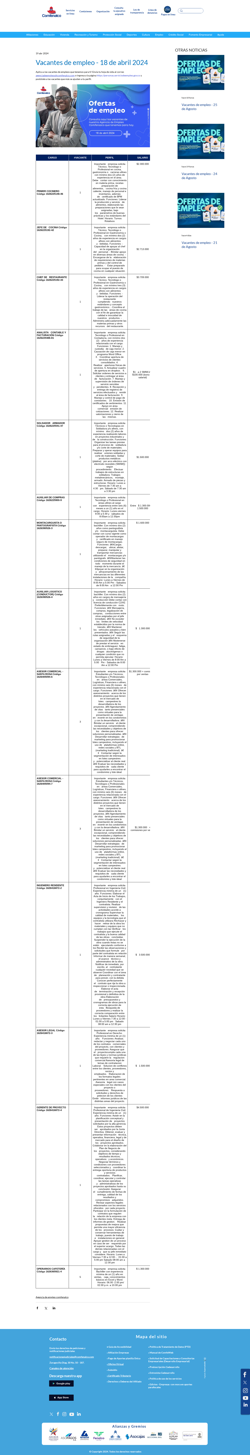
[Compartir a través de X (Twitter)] (45, 1308)
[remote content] (93, 721)
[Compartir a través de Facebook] (37, 1308)
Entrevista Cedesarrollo (162, 1372)
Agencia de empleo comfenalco (52, 1297)
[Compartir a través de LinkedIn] (54, 1308)
